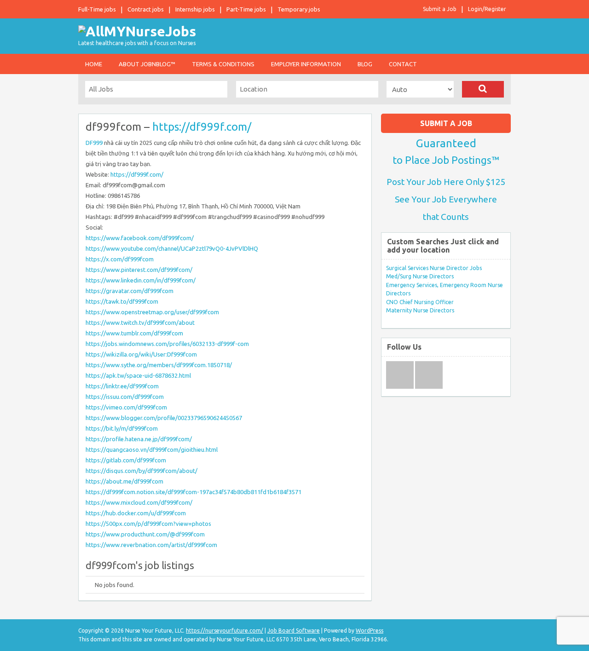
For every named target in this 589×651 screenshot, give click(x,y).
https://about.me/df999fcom (124, 481)
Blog (365, 64)
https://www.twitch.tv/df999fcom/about (140, 322)
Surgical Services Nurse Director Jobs (434, 268)
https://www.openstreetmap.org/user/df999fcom (152, 312)
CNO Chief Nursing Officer (420, 302)
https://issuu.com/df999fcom (125, 396)
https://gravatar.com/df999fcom (129, 291)
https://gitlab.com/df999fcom (126, 460)
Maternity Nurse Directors (420, 310)
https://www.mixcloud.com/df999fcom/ (139, 502)
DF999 (94, 142)
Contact (403, 64)
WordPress (369, 631)
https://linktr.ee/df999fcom (122, 386)
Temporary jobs (298, 9)
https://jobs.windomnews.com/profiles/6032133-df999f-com (167, 343)
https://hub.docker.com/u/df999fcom (136, 513)
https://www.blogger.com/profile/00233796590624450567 (164, 418)
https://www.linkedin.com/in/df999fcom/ (141, 280)
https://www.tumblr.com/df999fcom (134, 333)
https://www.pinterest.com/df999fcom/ (139, 269)
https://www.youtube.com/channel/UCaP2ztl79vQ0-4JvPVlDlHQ (172, 248)
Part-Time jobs (246, 9)
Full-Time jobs (97, 9)
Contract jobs (145, 9)
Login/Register (487, 9)
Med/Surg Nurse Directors (420, 276)
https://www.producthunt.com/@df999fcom (145, 534)
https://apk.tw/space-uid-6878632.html (138, 375)
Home (93, 64)
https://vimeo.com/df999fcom (126, 407)
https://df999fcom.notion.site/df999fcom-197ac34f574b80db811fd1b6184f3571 (193, 492)
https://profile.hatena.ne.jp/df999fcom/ (139, 439)
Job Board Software (293, 631)
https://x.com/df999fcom (120, 259)
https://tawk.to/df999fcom (122, 301)
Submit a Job (439, 9)
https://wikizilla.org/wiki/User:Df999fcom (141, 354)
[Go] (483, 89)
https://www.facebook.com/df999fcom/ (140, 238)
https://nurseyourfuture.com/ (224, 631)
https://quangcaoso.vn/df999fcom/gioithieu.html (152, 449)
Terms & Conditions (223, 64)
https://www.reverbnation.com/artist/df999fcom (151, 545)
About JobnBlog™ (147, 64)
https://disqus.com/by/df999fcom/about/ (141, 470)
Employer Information (306, 64)
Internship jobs (195, 9)
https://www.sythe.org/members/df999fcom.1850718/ (159, 365)
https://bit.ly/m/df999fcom (122, 428)
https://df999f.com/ (201, 127)
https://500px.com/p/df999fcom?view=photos (148, 523)
